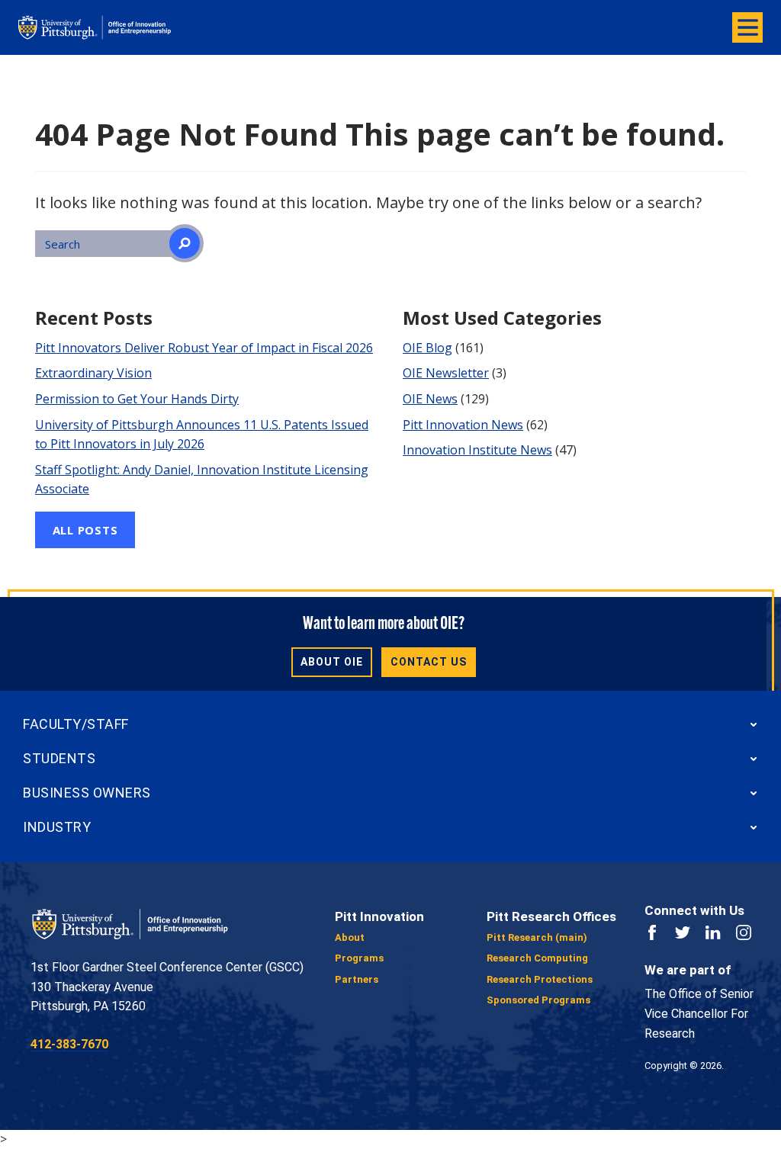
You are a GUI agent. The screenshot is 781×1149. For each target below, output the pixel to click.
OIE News (430, 398)
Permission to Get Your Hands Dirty (137, 398)
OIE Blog (427, 347)
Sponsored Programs (538, 1000)
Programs (359, 958)
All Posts (85, 530)
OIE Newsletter (446, 372)
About (350, 937)
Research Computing (537, 958)
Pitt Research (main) (537, 937)
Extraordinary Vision (93, 372)
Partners (356, 979)
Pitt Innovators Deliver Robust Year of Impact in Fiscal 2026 (204, 347)
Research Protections (540, 979)
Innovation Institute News (477, 449)
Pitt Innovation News (463, 424)
